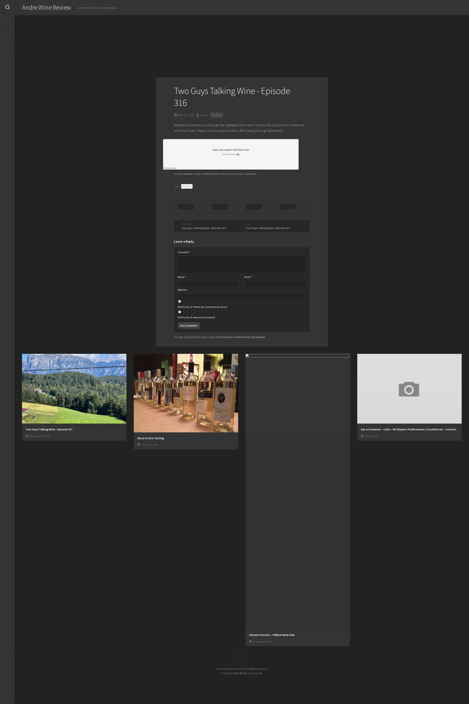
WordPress (241, 673)
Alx (260, 673)
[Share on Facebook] (225, 207)
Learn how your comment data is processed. (240, 337)
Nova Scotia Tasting (150, 438)
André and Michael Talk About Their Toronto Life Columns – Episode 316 (225, 174)
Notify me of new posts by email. (196, 317)
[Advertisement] (242, 42)
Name (182, 277)
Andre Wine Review (46, 7)
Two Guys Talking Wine (183, 174)
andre (204, 115)
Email (248, 277)
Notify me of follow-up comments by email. (203, 307)
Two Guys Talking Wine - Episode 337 (49, 429)
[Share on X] (191, 207)
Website (182, 289)
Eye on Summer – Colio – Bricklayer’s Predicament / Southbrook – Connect (408, 429)
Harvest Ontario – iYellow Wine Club (272, 635)
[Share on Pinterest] (259, 207)
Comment (184, 252)
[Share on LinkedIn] (293, 207)
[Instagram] (7, 24)
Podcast (217, 115)
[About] (7, 36)
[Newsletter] (7, 48)
